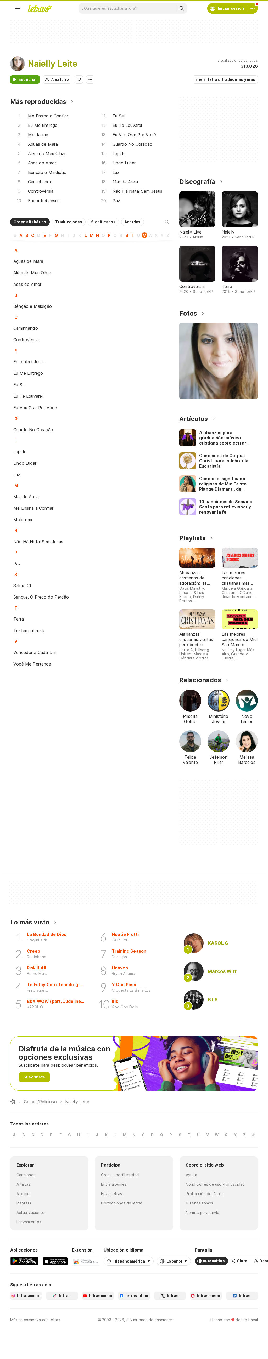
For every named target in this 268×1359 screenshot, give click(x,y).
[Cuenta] (252, 8)
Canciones (25, 1175)
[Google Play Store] (24, 1261)
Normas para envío (203, 1212)
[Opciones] (90, 79)
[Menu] (17, 8)
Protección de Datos (205, 1193)
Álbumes (24, 1193)
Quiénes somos (199, 1203)
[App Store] (55, 1261)
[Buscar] (181, 8)
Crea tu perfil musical (120, 1175)
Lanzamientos (28, 1222)
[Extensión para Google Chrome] (85, 1261)
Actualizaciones (30, 1212)
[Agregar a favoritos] (79, 79)
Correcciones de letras (122, 1203)
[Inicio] (12, 1101)
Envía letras (111, 1193)
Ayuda (191, 1175)
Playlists (23, 1203)
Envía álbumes (113, 1184)
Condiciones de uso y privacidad (215, 1184)
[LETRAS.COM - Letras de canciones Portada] (40, 8)
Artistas (23, 1184)
